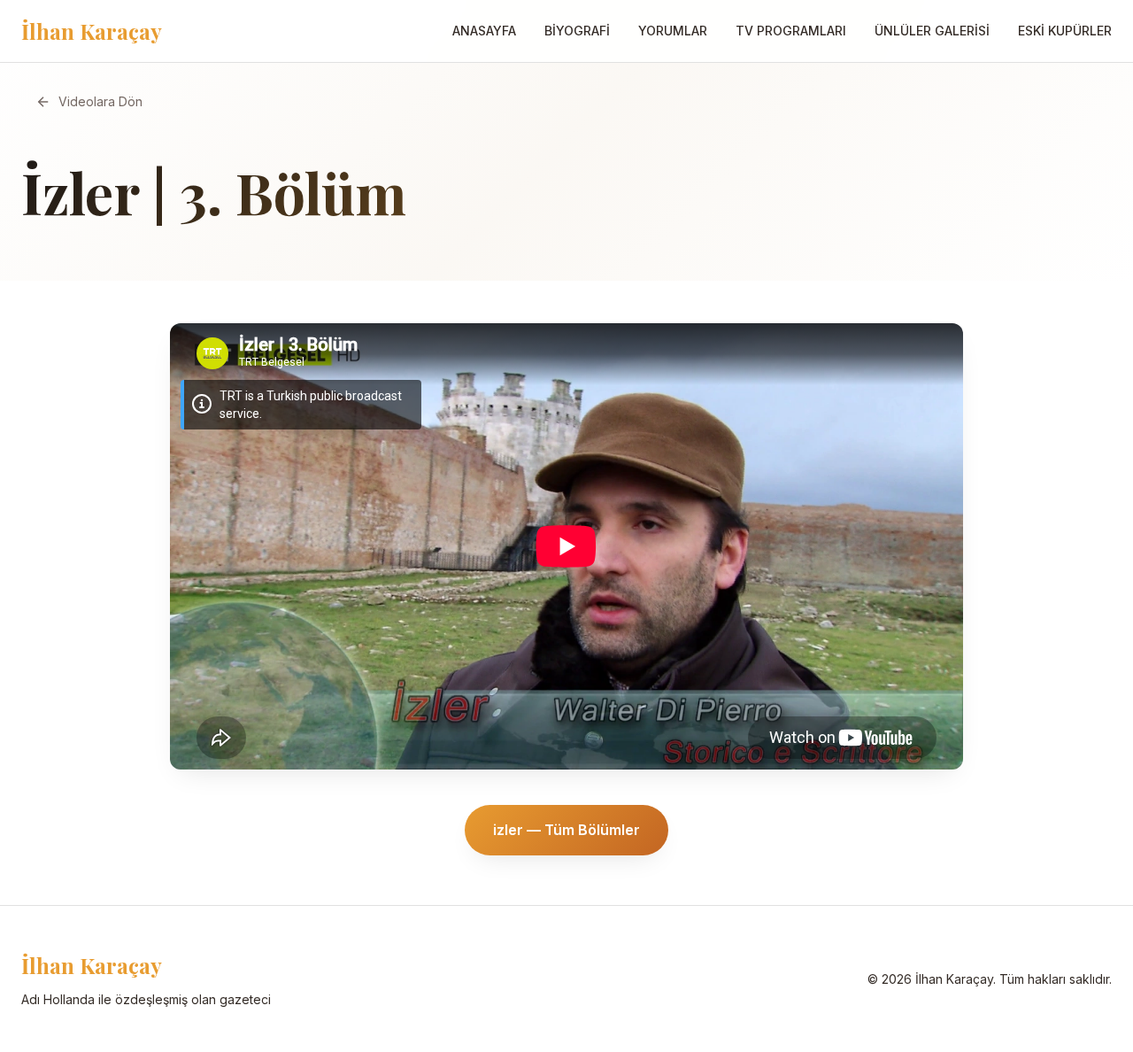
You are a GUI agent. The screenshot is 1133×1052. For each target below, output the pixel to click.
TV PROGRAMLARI (791, 30)
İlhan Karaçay (91, 31)
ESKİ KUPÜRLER (1065, 30)
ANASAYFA (484, 30)
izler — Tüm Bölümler (566, 830)
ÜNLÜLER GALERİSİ (932, 30)
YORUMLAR (672, 30)
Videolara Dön (100, 101)
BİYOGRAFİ (577, 30)
